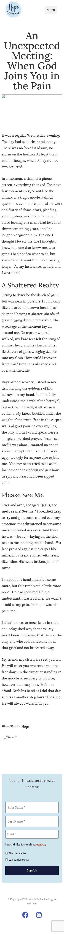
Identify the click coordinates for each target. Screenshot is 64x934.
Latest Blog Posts (19, 859)
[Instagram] (39, 915)
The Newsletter (17, 853)
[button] (51, 10)
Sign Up (32, 870)
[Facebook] (25, 915)
